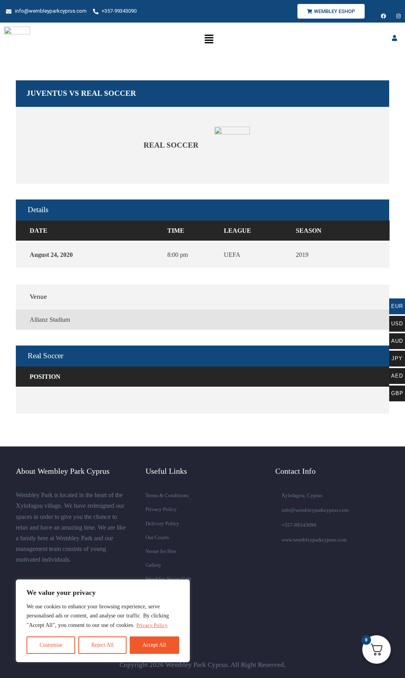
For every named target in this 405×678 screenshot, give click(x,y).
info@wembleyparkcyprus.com (315, 510)
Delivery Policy (162, 523)
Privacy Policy (152, 625)
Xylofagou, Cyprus (302, 495)
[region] (103, 620)
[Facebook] (383, 16)
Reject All (102, 645)
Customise (51, 645)
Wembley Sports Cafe (168, 579)
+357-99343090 (299, 525)
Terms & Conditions (167, 495)
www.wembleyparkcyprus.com (314, 540)
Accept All (154, 645)
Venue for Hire (162, 551)
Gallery (153, 565)
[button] (209, 39)
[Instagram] (398, 16)
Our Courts (157, 537)
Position (45, 376)
